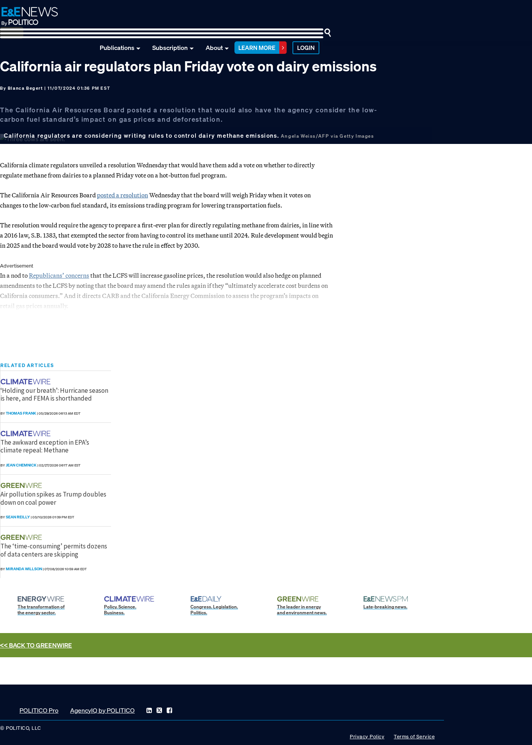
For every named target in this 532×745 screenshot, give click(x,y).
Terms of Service (414, 736)
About (214, 47)
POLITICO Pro (38, 710)
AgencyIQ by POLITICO (102, 710)
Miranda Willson (24, 568)
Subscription (170, 47)
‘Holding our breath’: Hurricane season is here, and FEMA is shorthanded (54, 394)
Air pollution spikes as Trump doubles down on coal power (53, 498)
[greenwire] (22, 485)
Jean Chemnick (21, 465)
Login (306, 47)
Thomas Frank (21, 413)
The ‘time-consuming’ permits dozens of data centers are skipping (53, 550)
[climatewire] (26, 382)
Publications (117, 47)
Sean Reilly (18, 517)
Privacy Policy (367, 736)
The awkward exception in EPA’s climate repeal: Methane (44, 446)
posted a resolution (122, 195)
